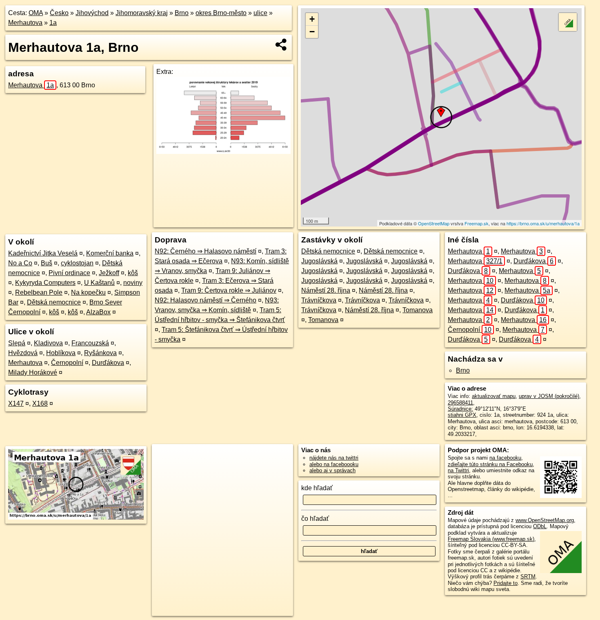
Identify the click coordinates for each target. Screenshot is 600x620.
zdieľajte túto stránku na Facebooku (490, 464)
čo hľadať (315, 518)
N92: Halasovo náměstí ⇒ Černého (205, 300)
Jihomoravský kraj (142, 12)
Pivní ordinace (69, 272)
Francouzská (90, 343)
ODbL (540, 526)
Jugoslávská (319, 261)
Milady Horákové (32, 372)
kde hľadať (317, 487)
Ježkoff (109, 272)
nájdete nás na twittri (333, 458)
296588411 (460, 403)
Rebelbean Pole (38, 292)
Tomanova (417, 310)
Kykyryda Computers (45, 282)
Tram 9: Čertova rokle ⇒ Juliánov (228, 290)
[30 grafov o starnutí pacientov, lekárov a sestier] (223, 151)
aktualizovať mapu (494, 396)
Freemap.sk (476, 223)
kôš (133, 272)
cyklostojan (77, 263)
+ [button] (312, 19)
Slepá (16, 343)
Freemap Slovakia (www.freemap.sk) (491, 539)
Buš (46, 263)
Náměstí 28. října (325, 290)
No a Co (20, 263)
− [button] (312, 32)
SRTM (528, 576)
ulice (260, 12)
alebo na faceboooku (333, 464)
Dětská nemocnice (54, 302)
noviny (132, 282)
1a (53, 22)
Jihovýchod (92, 12)
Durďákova (108, 362)
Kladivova (48, 343)
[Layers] (568, 22)
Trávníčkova (318, 300)
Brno (182, 12)
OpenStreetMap (433, 223)
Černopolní (67, 362)
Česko (59, 12)
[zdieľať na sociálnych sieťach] (281, 44)
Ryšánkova (100, 352)
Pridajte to (505, 583)
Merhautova (25, 22)
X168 (40, 403)
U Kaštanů (99, 282)
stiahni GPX (462, 415)
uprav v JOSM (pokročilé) (549, 396)
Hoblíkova (61, 352)
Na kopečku (88, 292)
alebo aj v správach (332, 470)
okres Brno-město (221, 12)
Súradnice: (460, 409)
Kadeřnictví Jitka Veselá (43, 253)
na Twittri (458, 470)
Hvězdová (23, 352)
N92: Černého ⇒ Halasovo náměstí (205, 251)
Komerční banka (109, 253)
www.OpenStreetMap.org (545, 520)
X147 (16, 403)
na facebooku (505, 458)
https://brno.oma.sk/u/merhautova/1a (543, 223)
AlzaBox (98, 312)
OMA (36, 12)
